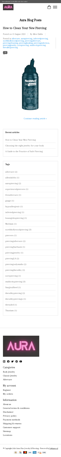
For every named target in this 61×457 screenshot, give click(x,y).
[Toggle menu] (55, 7)
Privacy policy (10, 415)
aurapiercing (26, 38)
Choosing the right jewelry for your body (24, 145)
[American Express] (35, 452)
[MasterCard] (25, 452)
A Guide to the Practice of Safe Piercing (24, 151)
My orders (8, 394)
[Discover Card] (39, 452)
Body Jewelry (9, 371)
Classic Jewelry (10, 375)
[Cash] (15, 452)
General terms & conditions (16, 408)
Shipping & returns (12, 423)
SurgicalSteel (13, 287)
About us (7, 404)
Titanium (11, 310)
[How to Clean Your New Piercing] (30, 113)
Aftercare (7, 379)
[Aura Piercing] (8, 7)
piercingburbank (15, 247)
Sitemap (7, 431)
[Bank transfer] (44, 452)
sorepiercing (23, 45)
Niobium (11, 224)
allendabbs (12, 177)
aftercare (16, 38)
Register (7, 390)
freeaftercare (13, 195)
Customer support (11, 427)
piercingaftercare (32, 41)
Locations (7, 435)
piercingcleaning (10, 43)
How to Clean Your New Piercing (24, 28)
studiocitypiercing (38, 45)
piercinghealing (26, 43)
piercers (11, 235)
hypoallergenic (14, 206)
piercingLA (12, 258)
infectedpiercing (40, 38)
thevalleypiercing (10, 47)
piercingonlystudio (15, 264)
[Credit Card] (20, 452)
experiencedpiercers (16, 189)
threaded (11, 304)
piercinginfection (41, 43)
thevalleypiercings (15, 299)
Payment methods (11, 419)
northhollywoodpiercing (13, 41)
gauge (9, 200)
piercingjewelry (9, 45)
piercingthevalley (15, 270)
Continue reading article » (35, 118)
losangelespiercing (16, 218)
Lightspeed (53, 448)
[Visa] (30, 452)
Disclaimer (8, 412)
